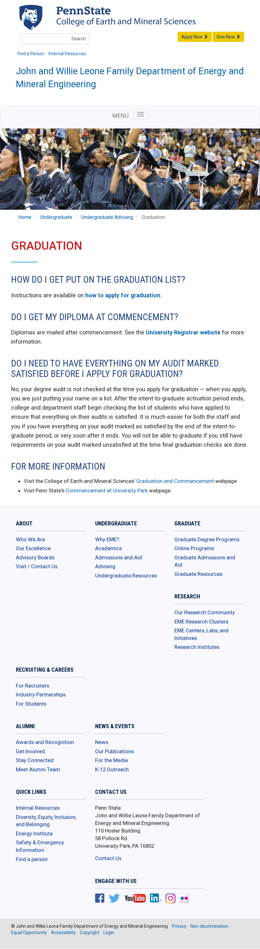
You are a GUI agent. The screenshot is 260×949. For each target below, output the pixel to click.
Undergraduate (56, 217)
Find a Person (30, 53)
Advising (105, 566)
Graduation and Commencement (175, 481)
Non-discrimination (209, 926)
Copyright (89, 932)
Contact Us (108, 858)
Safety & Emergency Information (40, 846)
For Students (31, 704)
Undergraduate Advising (107, 217)
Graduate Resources (198, 574)
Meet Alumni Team (38, 769)
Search (78, 38)
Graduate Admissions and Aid (204, 561)
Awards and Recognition (45, 742)
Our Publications (114, 751)
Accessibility (63, 932)
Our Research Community (204, 612)
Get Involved (30, 751)
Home (24, 217)
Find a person (32, 859)
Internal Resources (67, 53)
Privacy (179, 926)
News (101, 742)
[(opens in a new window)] (99, 898)
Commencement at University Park (107, 490)
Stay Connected (35, 760)
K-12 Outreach (112, 769)
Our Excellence (33, 548)
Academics (108, 548)
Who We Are (30, 539)
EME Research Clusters (201, 621)
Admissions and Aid (118, 557)
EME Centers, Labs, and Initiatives (201, 634)
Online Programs (194, 548)
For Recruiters (32, 685)
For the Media (111, 760)
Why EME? (107, 539)
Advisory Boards (35, 557)
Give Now (226, 36)
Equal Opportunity (29, 932)
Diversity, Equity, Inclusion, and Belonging (46, 821)
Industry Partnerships (41, 694)
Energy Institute (34, 833)
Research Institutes (196, 647)
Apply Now (192, 36)
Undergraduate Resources (126, 575)
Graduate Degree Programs (206, 539)
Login (108, 932)
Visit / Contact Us (36, 566)
